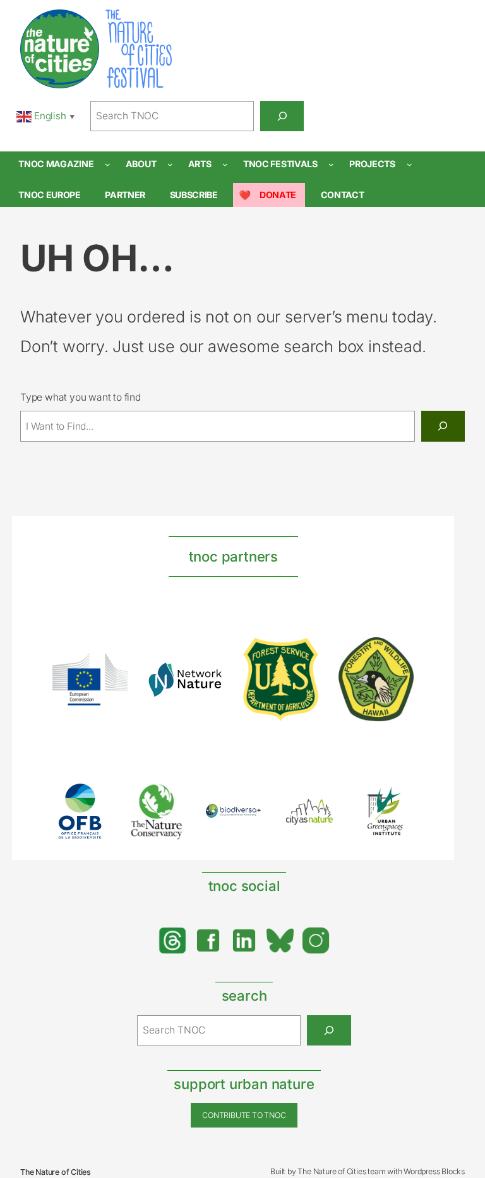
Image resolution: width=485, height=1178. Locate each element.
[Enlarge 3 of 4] (302, 654)
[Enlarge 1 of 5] (92, 799)
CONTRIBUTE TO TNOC (243, 1115)
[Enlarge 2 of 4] (206, 678)
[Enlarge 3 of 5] (245, 819)
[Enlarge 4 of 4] (397, 653)
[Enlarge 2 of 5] (168, 798)
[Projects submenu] (409, 164)
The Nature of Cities (55, 1172)
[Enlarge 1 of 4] (111, 669)
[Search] (282, 116)
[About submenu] (170, 164)
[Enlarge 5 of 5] (397, 799)
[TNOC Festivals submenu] (331, 164)
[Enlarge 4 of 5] (320, 810)
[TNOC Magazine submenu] (108, 164)
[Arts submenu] (225, 164)
